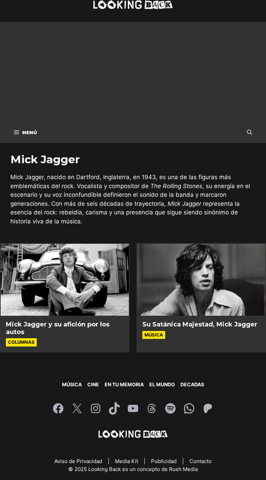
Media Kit (127, 461)
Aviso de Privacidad (79, 461)
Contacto (200, 461)
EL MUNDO (162, 384)
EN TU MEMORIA (124, 384)
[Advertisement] (133, 70)
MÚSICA (72, 384)
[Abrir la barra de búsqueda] (249, 132)
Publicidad (164, 461)
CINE (93, 384)
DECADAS (192, 384)
